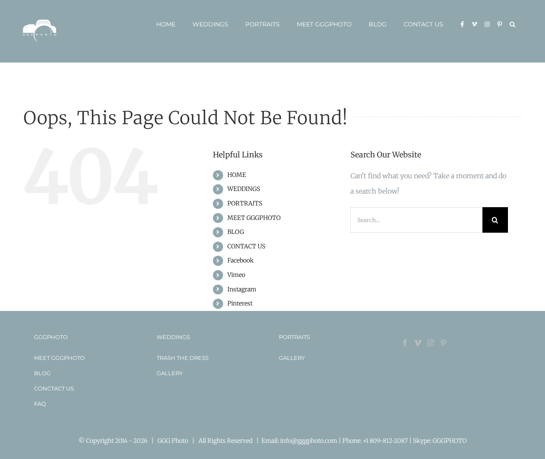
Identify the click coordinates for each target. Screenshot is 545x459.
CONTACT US (246, 246)
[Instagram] (430, 342)
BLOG (235, 232)
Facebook (240, 260)
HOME (236, 175)
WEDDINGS (243, 189)
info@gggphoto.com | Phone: (321, 441)
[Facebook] (405, 342)
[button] (512, 24)
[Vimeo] (417, 342)
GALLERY (170, 373)
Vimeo (236, 275)
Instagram (241, 289)
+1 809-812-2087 (386, 441)
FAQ (40, 403)
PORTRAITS (244, 203)
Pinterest (239, 303)
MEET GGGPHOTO (254, 218)
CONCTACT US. (54, 388)
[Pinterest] (443, 342)
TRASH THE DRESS (183, 357)
